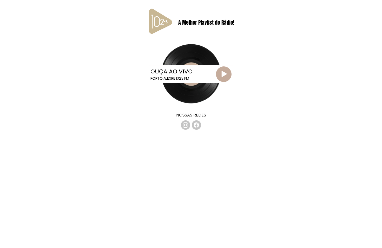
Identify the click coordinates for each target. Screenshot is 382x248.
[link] (185, 125)
